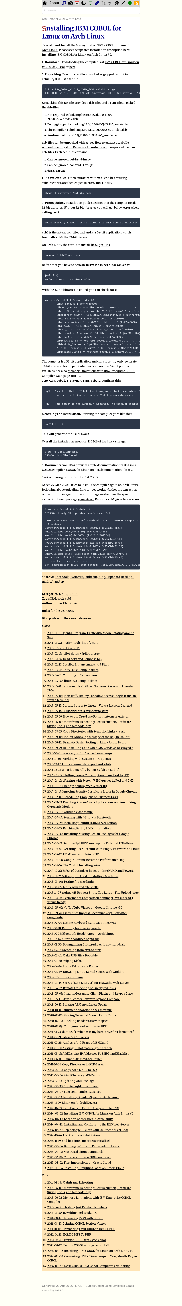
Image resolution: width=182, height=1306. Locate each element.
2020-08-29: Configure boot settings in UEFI (77, 1026)
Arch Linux (50, 50)
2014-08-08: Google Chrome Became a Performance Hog (85, 860)
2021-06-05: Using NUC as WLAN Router (74, 1059)
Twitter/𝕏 (76, 577)
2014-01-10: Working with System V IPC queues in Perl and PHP (90, 780)
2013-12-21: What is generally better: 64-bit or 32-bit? (83, 770)
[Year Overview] (77, 3)
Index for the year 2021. (58, 611)
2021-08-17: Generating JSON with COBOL (75, 1218)
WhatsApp (57, 581)
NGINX (59, 1290)
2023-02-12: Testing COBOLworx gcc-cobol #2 (78, 1245)
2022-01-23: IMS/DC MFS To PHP (69, 1234)
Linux (63, 594)
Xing (101, 577)
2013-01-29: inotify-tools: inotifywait (72, 643)
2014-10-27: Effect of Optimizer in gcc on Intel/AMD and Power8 (90, 870)
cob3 (68, 598)
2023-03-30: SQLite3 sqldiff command (72, 1086)
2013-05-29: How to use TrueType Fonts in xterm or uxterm (88, 716)
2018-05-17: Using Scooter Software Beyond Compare (83, 999)
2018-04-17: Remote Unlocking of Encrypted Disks (81, 988)
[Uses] (90, 3)
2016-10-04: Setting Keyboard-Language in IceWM (81, 923)
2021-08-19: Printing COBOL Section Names (76, 1223)
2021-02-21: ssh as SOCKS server (68, 1037)
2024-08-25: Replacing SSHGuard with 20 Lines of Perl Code (87, 1130)
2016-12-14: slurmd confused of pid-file (73, 939)
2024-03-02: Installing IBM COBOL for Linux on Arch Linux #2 (90, 1113)
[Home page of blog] (45, 3)
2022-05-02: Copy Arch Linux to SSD (72, 1070)
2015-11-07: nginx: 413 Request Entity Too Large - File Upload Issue (93, 892)
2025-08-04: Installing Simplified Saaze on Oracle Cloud (85, 1168)
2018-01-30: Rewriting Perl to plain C (72, 1213)
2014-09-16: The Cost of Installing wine (73, 865)
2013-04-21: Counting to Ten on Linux (73, 675)
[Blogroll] (97, 3)
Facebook (62, 577)
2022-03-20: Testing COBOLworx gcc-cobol (76, 1240)
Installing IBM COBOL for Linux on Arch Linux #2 (76, 54)
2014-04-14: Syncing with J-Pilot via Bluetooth (79, 817)
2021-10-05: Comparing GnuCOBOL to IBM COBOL (81, 1229)
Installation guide (78, 203)
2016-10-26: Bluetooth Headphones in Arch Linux (80, 933)
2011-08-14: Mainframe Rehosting (70, 1182)
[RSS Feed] (137, 3)
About (54, 3)
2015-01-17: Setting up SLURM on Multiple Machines (82, 876)
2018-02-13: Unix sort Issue (65, 977)
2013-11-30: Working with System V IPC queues (79, 759)
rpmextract (86, 499)
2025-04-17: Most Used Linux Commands (75, 1152)
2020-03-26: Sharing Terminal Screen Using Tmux (81, 1015)
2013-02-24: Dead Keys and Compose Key (74, 659)
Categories (50, 594)
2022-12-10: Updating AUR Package (70, 1081)
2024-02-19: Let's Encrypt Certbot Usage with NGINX (83, 1108)
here (72, 67)
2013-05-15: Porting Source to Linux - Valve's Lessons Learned (89, 705)
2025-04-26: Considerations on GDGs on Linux (79, 1157)
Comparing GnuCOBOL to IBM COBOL (73, 477)
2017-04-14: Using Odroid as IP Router (72, 966)
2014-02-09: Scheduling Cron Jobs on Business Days (82, 797)
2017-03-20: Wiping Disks (64, 961)
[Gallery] (71, 3)
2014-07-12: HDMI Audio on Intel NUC (73, 854)
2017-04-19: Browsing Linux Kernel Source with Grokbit (85, 972)
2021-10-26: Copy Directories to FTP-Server (76, 1064)
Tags (45, 598)
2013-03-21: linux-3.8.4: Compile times (72, 670)
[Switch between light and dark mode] (84, 3)
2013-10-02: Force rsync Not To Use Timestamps (79, 753)
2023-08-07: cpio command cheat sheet (74, 1092)
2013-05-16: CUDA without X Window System (77, 711)
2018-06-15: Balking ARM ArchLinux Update (77, 1004)
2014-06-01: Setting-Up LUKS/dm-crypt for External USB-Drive (90, 843)
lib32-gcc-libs (100, 245)
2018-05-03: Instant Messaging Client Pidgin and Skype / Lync (90, 993)
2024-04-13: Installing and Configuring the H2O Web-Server (88, 1124)
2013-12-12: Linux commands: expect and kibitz (79, 764)
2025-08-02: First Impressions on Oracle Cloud (79, 1162)
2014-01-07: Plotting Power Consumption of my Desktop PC (88, 775)
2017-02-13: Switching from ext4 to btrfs (74, 950)
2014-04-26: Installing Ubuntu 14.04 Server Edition (82, 823)
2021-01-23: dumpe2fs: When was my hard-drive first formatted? (90, 1032)
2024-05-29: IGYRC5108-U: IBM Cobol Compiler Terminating (88, 1266)
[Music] (64, 3)
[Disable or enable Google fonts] (123, 3)
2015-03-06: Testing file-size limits (70, 881)
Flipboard (113, 577)
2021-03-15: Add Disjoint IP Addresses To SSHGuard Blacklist (88, 1053)
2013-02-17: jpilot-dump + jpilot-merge (73, 653)
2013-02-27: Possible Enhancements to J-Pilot (78, 664)
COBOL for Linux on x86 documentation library (99, 470)
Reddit (125, 577)
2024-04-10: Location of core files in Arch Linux (80, 1119)
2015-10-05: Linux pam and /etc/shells (72, 887)
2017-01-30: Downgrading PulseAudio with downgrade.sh (86, 944)
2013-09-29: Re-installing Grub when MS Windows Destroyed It (90, 748)
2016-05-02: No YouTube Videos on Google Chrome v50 (84, 907)
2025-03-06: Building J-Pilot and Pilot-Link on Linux (83, 1146)
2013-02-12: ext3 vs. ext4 (63, 648)
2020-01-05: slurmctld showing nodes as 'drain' (79, 1010)
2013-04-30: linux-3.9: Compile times (72, 681)
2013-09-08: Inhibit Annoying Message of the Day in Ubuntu (88, 737)
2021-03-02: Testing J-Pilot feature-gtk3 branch (79, 1048)
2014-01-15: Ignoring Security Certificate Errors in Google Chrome (92, 791)
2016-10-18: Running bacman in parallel (74, 928)
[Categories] (110, 3)
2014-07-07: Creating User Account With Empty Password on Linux (93, 849)
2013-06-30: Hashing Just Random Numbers (77, 1207)
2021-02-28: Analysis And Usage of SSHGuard (77, 1042)
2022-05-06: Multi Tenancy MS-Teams (73, 1075)
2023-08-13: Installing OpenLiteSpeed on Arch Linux (83, 1097)
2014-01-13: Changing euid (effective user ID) (77, 786)
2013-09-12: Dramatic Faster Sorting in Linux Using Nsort (86, 742)
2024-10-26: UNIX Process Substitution (73, 1135)
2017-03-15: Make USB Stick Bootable (72, 955)
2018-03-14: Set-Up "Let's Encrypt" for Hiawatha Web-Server (88, 983)
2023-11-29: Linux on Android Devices (72, 1102)
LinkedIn (90, 577)
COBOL (73, 594)
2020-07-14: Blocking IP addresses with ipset (77, 1021)
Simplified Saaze (123, 1285)
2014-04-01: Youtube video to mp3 (70, 812)
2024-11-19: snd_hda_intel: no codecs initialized (78, 1141)
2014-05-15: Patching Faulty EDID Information (79, 828)
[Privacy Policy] (117, 3)
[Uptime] (130, 3)
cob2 (60, 598)
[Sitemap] (104, 3)
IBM (53, 598)
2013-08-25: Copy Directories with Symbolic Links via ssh (86, 731)
